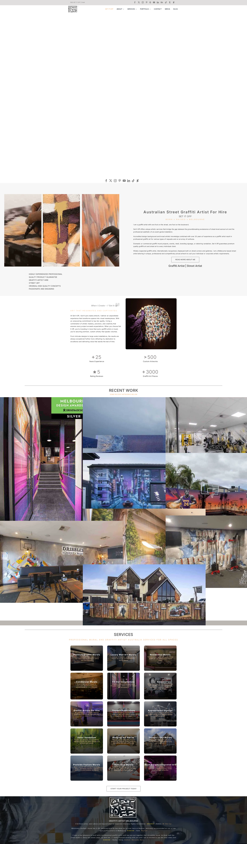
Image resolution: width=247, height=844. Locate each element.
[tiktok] (166, 2)
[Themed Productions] (123, 713)
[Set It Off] (72, 6)
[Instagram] (115, 180)
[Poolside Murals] (86, 768)
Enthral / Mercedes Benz (134, 840)
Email (83, 2)
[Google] (150, 2)
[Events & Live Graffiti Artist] (86, 713)
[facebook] (135, 2)
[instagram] (143, 2)
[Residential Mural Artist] (160, 658)
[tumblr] (170, 2)
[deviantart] (174, 2)
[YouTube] (124, 180)
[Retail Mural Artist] (160, 686)
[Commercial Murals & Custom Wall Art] (86, 686)
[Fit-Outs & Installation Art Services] (123, 686)
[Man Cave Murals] (160, 741)
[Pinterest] (119, 180)
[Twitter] (110, 180)
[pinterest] (147, 2)
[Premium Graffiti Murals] (86, 658)
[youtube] (154, 2)
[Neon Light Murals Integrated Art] (160, 768)
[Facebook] (106, 180)
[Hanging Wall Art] (123, 741)
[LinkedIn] (128, 180)
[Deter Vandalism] (86, 741)
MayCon (144, 830)
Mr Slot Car (167, 824)
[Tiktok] (133, 180)
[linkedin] (158, 2)
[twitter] (139, 2)
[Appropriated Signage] (160, 713)
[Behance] (162, 2)
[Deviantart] (137, 180)
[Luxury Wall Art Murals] (123, 658)
